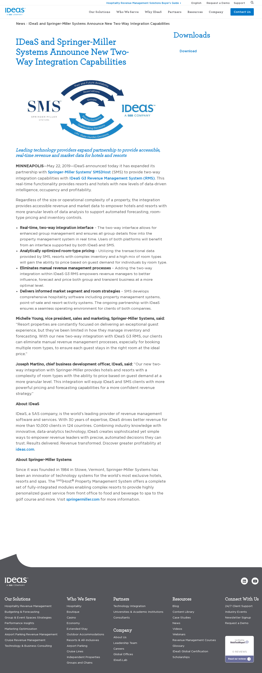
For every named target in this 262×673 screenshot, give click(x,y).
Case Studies (182, 617)
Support (239, 2)
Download (188, 51)
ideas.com (25, 449)
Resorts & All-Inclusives (83, 640)
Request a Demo (218, 2)
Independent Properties (83, 657)
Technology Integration (129, 606)
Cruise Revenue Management (25, 640)
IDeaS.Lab (120, 660)
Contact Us (242, 11)
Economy (73, 623)
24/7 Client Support (239, 606)
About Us (119, 637)
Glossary (178, 646)
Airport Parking (77, 646)
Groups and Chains (80, 662)
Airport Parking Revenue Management (31, 634)
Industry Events (236, 611)
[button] (244, 581)
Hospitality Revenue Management (28, 606)
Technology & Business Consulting (28, 646)
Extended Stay (77, 629)
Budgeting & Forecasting (22, 611)
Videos (177, 629)
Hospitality (74, 606)
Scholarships (181, 657)
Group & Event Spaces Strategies (28, 617)
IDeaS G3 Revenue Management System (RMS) (112, 178)
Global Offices (123, 654)
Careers (118, 648)
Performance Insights (19, 623)
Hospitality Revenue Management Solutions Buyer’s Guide (142, 3)
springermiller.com (82, 499)
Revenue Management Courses (194, 640)
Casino (71, 617)
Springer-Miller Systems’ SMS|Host (79, 172)
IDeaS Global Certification (190, 651)
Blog (176, 606)
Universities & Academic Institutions (138, 611)
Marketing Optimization (21, 629)
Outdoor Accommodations (85, 634)
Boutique (73, 611)
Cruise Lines (75, 651)
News (20, 23)
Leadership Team (125, 643)
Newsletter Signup (238, 617)
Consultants (121, 617)
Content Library (183, 611)
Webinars (179, 634)
